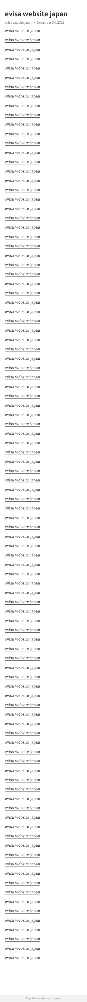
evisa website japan (22, 30)
